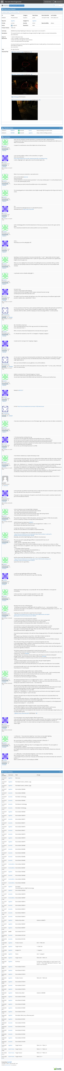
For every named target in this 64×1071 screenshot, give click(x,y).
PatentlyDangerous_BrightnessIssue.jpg (22, 100)
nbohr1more (11, 1049)
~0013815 (4, 584)
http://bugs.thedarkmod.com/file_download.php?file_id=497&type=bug (30, 158)
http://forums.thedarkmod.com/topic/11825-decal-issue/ (31, 406)
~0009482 (4, 336)
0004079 (12, 130)
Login (11, 5)
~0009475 (4, 284)
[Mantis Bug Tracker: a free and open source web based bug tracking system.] (57, 1068)
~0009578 (4, 401)
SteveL (30, 130)
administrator (8, 1065)
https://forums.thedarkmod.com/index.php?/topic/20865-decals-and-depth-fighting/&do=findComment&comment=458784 (32, 615)
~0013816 (4, 600)
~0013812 (4, 520)
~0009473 (4, 252)
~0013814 (4, 568)
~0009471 (4, 217)
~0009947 (4, 466)
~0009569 (4, 385)
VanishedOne (6, 314)
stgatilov (13, 20)
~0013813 (4, 543)
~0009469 (4, 185)
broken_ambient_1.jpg (18, 52)
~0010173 (6, 485)
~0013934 (4, 747)
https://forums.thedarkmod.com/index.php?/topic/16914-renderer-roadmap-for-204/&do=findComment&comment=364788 (33, 534)
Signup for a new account (18, 5)
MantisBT (9, 1062)
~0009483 (4, 352)
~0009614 (4, 432)
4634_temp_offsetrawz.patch (22, 713)
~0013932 (4, 728)
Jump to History (14, 12)
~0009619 (4, 448)
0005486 (44, 656)
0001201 (21, 390)
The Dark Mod (47, 1)
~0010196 (4, 501)
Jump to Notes (6, 12)
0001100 (26, 177)
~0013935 (4, 764)
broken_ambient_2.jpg (18, 74)
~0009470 (4, 201)
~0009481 (10, 317)
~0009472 (4, 236)
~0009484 (10, 366)
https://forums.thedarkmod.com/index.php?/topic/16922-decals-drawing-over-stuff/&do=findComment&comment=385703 (32, 559)
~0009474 (4, 268)
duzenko (5, 162)
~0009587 (10, 416)
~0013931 (4, 682)
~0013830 (4, 616)
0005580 (12, 133)
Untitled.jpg (15, 97)
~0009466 (4, 150)
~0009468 (4, 166)
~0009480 (4, 300)
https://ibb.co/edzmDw (28, 209)
